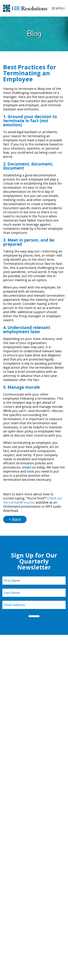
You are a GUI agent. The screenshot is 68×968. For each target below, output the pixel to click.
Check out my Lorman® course (32, 500)
